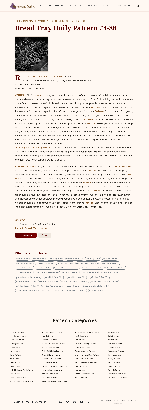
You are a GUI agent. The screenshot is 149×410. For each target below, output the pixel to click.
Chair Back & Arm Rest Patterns (53, 344)
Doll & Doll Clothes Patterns (52, 351)
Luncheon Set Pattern (65, 263)
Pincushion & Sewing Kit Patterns (54, 366)
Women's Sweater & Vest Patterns (55, 381)
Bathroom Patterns (17, 340)
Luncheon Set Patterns (50, 362)
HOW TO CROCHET (92, 5)
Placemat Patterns (82, 366)
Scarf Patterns (15, 374)
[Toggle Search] (138, 5)
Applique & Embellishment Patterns (88, 332)
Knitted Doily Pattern (55, 290)
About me (18, 402)
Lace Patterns (15, 362)
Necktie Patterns (114, 362)
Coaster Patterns (16, 347)
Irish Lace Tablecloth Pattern (87, 263)
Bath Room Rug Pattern (55, 286)
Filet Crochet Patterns (116, 351)
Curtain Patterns (114, 347)
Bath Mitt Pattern (73, 286)
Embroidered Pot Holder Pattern (28, 277)
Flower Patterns (15, 355)
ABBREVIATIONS (60, 5)
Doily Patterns (15, 351)
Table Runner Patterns (18, 377)
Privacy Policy (39, 402)
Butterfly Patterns (16, 344)
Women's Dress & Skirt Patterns (21, 381)
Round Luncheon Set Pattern (92, 268)
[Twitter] (88, 402)
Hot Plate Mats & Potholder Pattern (74, 281)
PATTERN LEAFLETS (45, 5)
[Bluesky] (67, 402)
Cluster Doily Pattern (55, 259)
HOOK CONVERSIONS (75, 5)
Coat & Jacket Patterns (50, 347)
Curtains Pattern (22, 259)
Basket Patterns (114, 336)
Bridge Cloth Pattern (46, 263)
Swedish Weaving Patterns (117, 374)
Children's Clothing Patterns (85, 344)
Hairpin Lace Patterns (115, 355)
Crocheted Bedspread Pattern (47, 272)
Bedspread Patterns (49, 340)
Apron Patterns (113, 332)
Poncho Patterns (114, 366)
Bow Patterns (113, 340)
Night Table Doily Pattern (110, 272)
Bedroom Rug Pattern (70, 272)
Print (46, 235)
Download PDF (27, 235)
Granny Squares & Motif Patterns (87, 355)
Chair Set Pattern (38, 259)
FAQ (28, 402)
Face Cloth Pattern (96, 290)
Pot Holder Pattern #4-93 (54, 277)
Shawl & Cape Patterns (50, 374)
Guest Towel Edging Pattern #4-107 (30, 290)
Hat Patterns (14, 359)
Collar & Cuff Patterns (83, 347)
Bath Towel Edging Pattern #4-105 (104, 281)
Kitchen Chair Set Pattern (48, 281)
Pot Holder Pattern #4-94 (77, 277)
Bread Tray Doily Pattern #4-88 (38, 21)
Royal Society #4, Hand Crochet (31, 228)
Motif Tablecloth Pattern (116, 268)
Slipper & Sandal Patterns (84, 374)
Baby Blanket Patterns (18, 336)
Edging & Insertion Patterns (85, 351)
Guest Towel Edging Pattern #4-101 (96, 286)
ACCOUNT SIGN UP (123, 5)
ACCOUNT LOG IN (108, 5)
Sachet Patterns (114, 370)
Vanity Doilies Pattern (90, 272)
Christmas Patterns (115, 344)
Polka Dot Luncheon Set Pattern (66, 268)
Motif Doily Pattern (93, 259)
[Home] (23, 5)
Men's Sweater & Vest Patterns (86, 362)
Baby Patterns (47, 336)
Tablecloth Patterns (49, 377)
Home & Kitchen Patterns (51, 359)
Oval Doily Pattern (110, 259)
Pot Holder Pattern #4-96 (26, 281)
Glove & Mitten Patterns (51, 355)
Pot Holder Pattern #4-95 (100, 277)
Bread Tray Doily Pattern (110, 263)
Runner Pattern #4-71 (74, 259)
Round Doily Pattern (43, 268)
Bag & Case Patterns (82, 336)
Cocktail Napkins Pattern (25, 263)
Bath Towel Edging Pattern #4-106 (29, 286)
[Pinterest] (60, 402)
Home (17, 21)
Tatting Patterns (81, 377)
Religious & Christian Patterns (53, 370)
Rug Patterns (80, 370)
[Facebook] (74, 402)
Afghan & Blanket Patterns (52, 332)
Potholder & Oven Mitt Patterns (21, 370)
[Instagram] (81, 402)
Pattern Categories (17, 332)
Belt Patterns (80, 340)
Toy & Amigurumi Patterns (117, 377)
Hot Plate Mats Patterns (84, 359)
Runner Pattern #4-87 (24, 268)
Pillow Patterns (15, 366)
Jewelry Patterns (114, 359)
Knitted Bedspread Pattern (76, 290)
